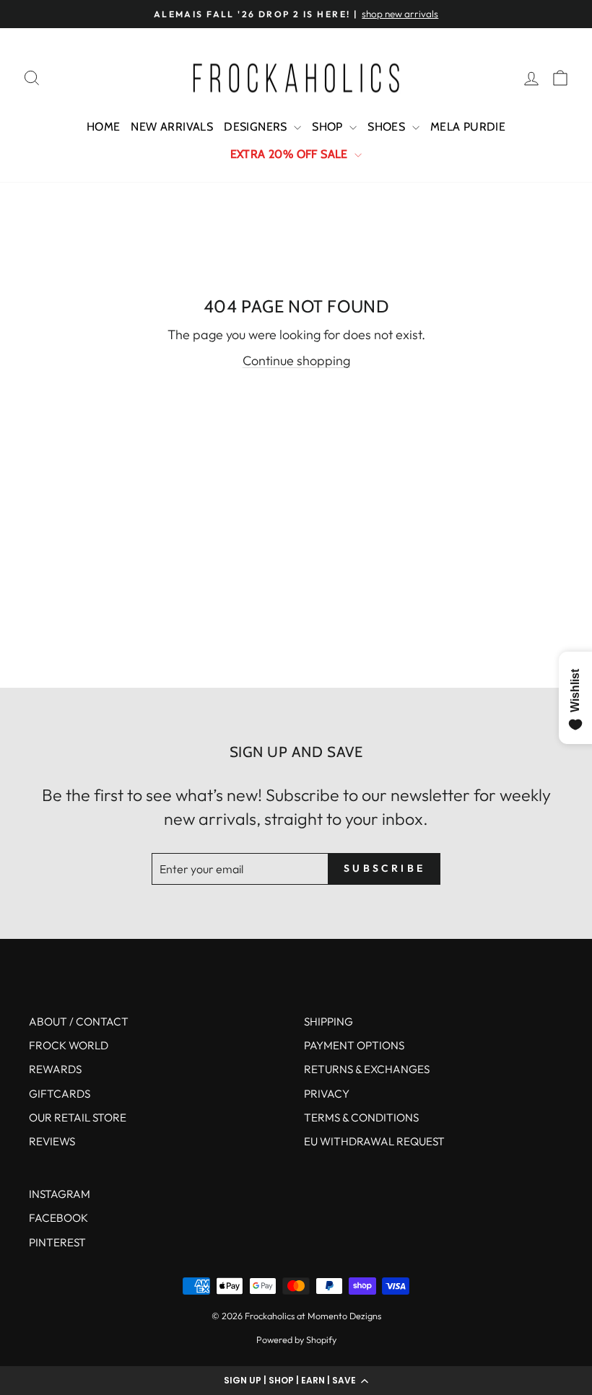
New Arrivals (172, 127)
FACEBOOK (58, 1218)
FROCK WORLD (68, 1045)
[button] (296, 1380)
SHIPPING (328, 1021)
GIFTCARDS (59, 1094)
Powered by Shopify (296, 1339)
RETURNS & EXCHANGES (367, 1069)
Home (104, 127)
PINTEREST (57, 1242)
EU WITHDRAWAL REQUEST (374, 1141)
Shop (329, 127)
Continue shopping (296, 360)
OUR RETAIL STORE (77, 1117)
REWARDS (55, 1069)
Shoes (387, 127)
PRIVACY (326, 1094)
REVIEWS (52, 1141)
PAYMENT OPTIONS (354, 1045)
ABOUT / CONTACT (79, 1021)
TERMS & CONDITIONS (361, 1117)
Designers (257, 127)
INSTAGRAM (59, 1194)
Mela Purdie (467, 127)
